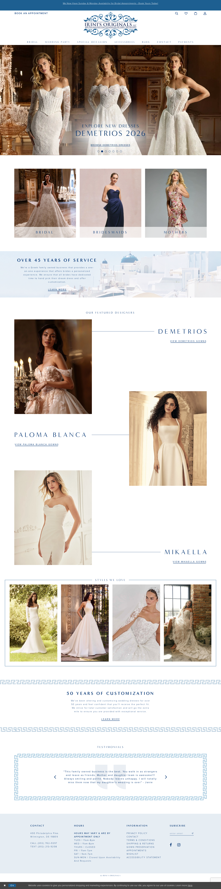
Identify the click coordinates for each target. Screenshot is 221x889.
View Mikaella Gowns (190, 561)
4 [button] (110, 151)
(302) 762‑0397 (43, 843)
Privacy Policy (137, 833)
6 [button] (117, 151)
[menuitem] (31, 13)
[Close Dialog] (5, 885)
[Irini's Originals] (111, 25)
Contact (133, 836)
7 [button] (121, 151)
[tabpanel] (110, 100)
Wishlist (132, 854)
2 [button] (102, 151)
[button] (176, 13)
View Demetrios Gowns (188, 341)
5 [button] (113, 151)
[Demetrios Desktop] (110, 100)
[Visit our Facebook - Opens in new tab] (171, 845)
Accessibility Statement (144, 857)
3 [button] (106, 151)
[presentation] (33, 623)
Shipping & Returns (140, 843)
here (190, 885)
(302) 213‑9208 (43, 846)
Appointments (136, 850)
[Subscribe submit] (192, 833)
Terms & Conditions (141, 840)
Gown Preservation (141, 847)
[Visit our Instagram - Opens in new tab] (178, 845)
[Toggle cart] (195, 13)
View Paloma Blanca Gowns (37, 444)
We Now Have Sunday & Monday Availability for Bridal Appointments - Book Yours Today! (110, 3)
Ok (12, 885)
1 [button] (98, 151)
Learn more (57, 289)
